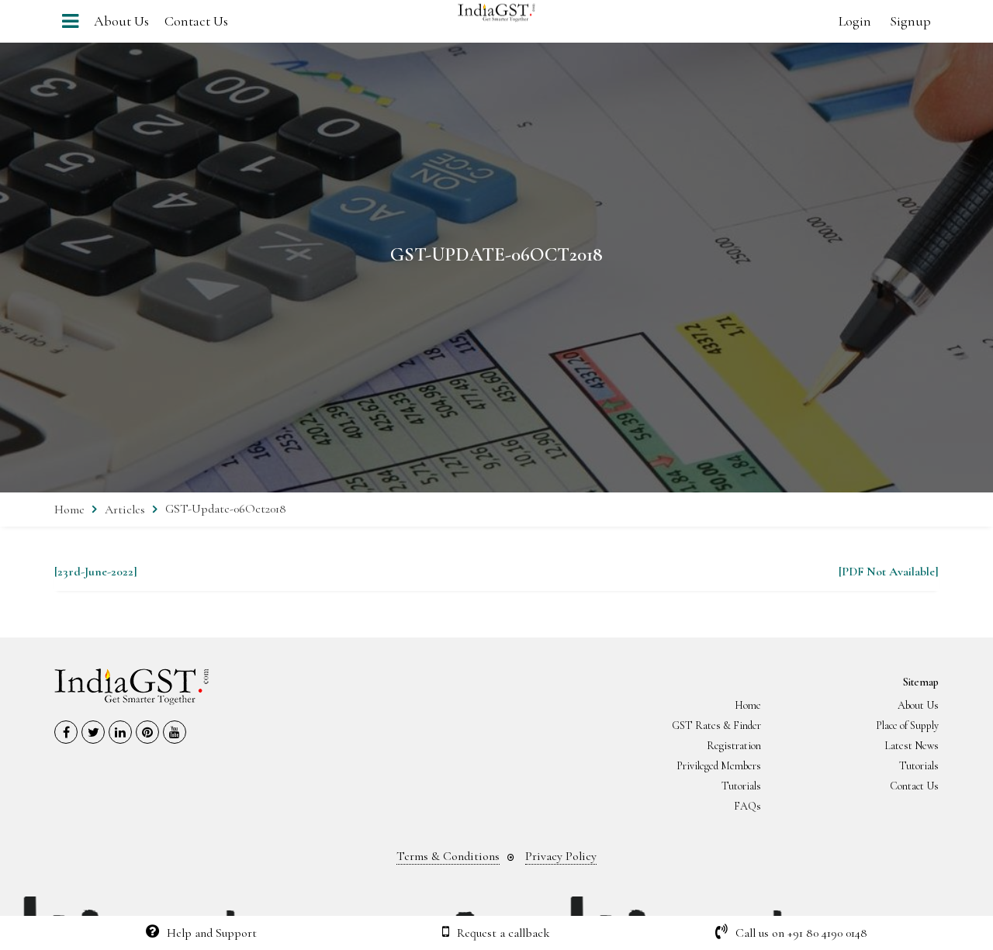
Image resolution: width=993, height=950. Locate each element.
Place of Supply (907, 725)
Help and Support (212, 933)
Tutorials (919, 765)
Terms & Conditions (448, 856)
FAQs (747, 806)
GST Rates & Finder (716, 725)
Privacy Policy (561, 856)
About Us (121, 20)
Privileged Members (718, 765)
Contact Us (196, 20)
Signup (910, 20)
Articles (125, 509)
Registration (734, 745)
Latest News (911, 745)
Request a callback (503, 933)
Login (855, 20)
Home (69, 509)
